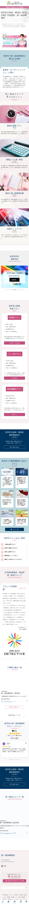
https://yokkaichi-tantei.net (8, 700)
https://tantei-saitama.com (7, 833)
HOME (8, 902)
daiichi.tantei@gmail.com (10, 861)
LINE (21, 902)
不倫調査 (20, 894)
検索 (26, 887)
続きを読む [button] (4, 755)
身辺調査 (12, 897)
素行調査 (24, 894)
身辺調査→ (14, 280)
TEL (26, 902)
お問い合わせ (4, 899)
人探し (5, 897)
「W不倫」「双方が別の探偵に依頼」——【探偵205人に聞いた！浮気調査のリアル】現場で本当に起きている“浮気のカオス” (7, 482)
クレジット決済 (15, 899)
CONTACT (14, 902)
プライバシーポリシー (23, 899)
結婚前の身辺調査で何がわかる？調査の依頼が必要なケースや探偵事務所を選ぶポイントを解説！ (21, 502)
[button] (14, 343)
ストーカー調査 (18, 897)
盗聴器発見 (23, 897)
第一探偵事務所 (5, 894)
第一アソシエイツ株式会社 (13, 894)
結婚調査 (8, 897)
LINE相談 (9, 899)
